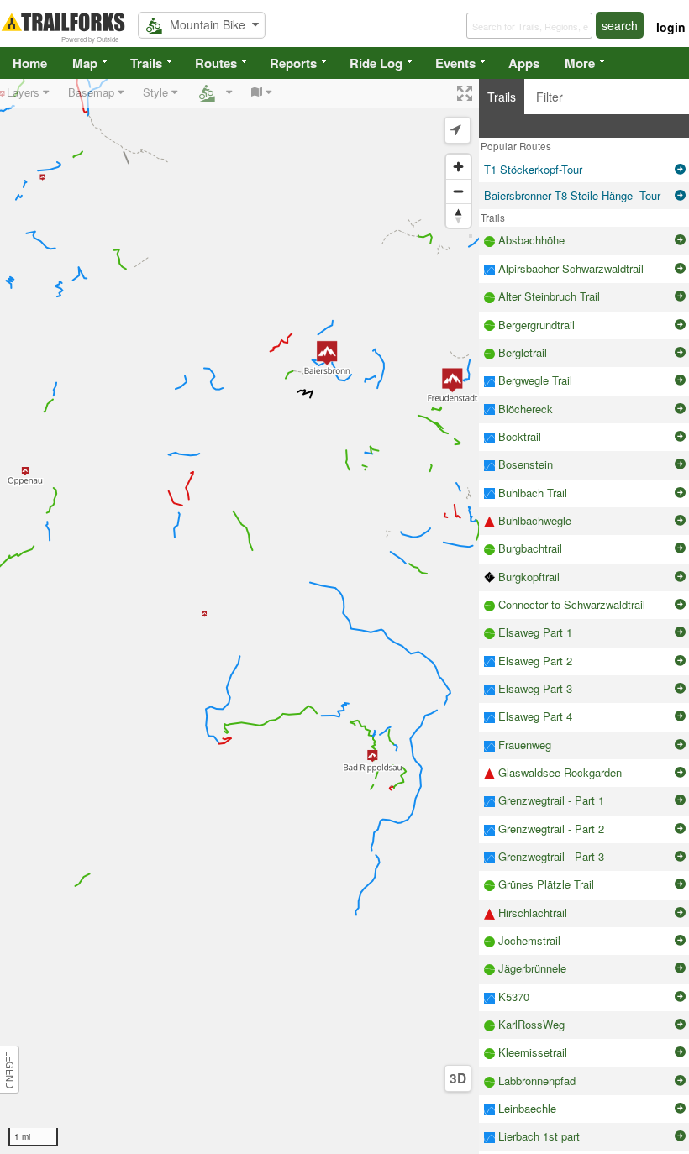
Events (455, 63)
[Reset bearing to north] (458, 215)
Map (84, 63)
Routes (216, 63)
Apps (523, 63)
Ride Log (376, 63)
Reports (293, 63)
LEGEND (10, 1069)
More (580, 63)
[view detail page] (680, 169)
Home (30, 63)
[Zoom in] (458, 167)
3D (458, 1078)
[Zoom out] (458, 191)
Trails (146, 63)
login (671, 26)
